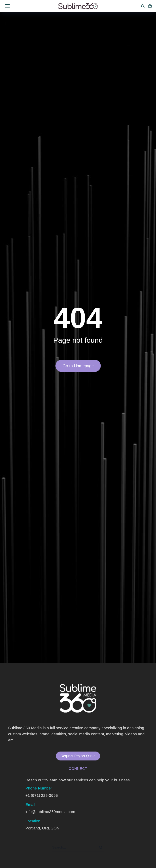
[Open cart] (150, 6)
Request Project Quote (78, 756)
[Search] (101, 847)
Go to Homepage (78, 366)
